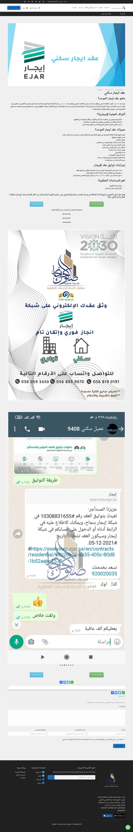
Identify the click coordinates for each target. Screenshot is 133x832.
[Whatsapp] (127, 827)
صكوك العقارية (119, 90)
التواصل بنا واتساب (96, 204)
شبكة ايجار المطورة (100, 175)
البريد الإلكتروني (80, 730)
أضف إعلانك (13, 7)
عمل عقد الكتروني (36, 204)
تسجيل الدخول (33, 8)
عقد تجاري (63, 103)
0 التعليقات (100, 90)
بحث (65, 1)
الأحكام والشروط (52, 1)
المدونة (101, 7)
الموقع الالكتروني (40, 730)
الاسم (123, 730)
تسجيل (24, 8)
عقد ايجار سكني (106, 14)
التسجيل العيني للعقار (91, 7)
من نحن (60, 1)
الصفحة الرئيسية (20, 772)
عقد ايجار (116, 103)
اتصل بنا (74, 7)
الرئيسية (106, 7)
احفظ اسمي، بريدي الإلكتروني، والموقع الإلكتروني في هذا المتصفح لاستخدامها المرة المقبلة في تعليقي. (93, 739)
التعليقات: (121, 706)
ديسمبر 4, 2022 (109, 90)
